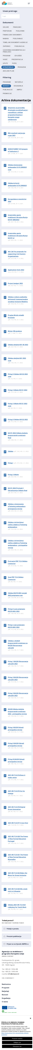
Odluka (10, 451)
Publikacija (19, 46)
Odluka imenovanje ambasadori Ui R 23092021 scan (17, 167)
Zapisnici (6, 46)
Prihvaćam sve (17, 1046)
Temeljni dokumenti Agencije (15, 42)
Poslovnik (20, 31)
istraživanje (8, 67)
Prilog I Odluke (13, 475)
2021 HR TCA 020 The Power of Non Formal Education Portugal (18, 838)
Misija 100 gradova (15, 331)
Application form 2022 (16, 270)
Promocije (7, 93)
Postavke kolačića (17, 1038)
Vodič (5, 59)
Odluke (6, 27)
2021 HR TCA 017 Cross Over (18, 823)
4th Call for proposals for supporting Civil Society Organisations (17, 254)
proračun (22, 67)
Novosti (6, 86)
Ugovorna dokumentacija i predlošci (14, 51)
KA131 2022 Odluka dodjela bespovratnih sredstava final (18, 435)
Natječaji (19, 82)
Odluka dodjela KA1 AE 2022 (18, 345)
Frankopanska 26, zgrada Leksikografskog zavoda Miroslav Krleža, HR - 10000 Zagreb (16, 962)
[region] (16, 1033)
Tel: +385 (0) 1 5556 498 (10, 969)
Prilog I (10, 463)
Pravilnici (17, 27)
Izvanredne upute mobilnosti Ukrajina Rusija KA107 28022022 (17, 217)
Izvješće (18, 56)
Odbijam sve (17, 1042)
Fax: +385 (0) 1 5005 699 (10, 972)
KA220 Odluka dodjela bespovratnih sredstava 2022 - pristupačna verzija (17, 711)
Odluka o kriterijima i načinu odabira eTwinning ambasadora (17, 524)
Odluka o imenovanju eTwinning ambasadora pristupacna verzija (16, 506)
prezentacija (17, 59)
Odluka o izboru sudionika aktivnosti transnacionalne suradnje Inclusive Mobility (18, 299)
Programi (7, 82)
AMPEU (19, 90)
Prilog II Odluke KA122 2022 (18, 419)
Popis (14, 63)
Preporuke (7, 31)
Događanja (18, 86)
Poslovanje (18, 38)
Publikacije (8, 90)
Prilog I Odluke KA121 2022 (17, 390)
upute (5, 63)
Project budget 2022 (15, 283)
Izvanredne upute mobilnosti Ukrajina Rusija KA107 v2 (17, 235)
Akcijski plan (8, 71)
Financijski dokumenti (12, 35)
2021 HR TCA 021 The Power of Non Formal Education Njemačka (18, 857)
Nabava (6, 38)
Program (6, 56)
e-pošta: (10, 974)
